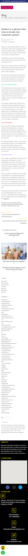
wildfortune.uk (4, 394)
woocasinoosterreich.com (7, 400)
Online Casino (4, 369)
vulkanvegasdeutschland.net (8, 389)
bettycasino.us (4, 307)
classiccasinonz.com (6, 325)
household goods (5, 204)
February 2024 (4, 283)
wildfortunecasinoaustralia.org (8, 396)
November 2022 (5, 284)
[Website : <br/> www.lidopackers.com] (14, 535)
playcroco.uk (4, 374)
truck (18, 205)
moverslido (7, 40)
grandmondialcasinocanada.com (8, 343)
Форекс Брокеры (5, 412)
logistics (12, 204)
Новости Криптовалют (6, 407)
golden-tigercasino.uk (6, 339)
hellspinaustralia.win (6, 345)
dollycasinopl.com (5, 330)
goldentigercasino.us (6, 341)
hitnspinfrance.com (5, 350)
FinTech (3, 336)
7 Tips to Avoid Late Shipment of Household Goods (14, 234)
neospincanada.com (6, 358)
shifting (14, 205)
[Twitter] (20, 487)
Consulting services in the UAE (8, 327)
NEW (2, 361)
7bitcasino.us (4, 299)
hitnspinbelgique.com (6, 349)
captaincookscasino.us (6, 316)
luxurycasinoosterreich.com (7, 354)
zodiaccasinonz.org (5, 405)
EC (2, 332)
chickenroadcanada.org (6, 321)
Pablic (2, 370)
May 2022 (3, 288)
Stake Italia (3, 381)
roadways (9, 205)
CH (2, 319)
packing (21, 204)
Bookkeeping (4, 314)
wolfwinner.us (4, 398)
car (7, 202)
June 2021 (3, 292)
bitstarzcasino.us (5, 310)
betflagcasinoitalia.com (6, 305)
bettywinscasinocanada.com (8, 308)
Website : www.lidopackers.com (14, 540)
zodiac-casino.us (5, 401)
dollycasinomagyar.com (6, 328)
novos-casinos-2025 (5, 363)
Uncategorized (4, 383)
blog (2, 312)
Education (3, 334)
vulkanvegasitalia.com (6, 390)
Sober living (4, 380)
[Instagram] (14, 487)
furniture (14, 202)
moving (17, 204)
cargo (9, 202)
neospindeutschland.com (7, 360)
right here (6, 198)
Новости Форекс (5, 409)
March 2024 (4, 281)
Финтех (3, 411)
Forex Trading (4, 338)
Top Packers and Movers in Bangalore (14, 261)
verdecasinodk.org (5, 387)
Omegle (3, 365)
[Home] (1, 17)
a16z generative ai (5, 303)
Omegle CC (3, 367)
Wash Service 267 (5, 392)
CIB (2, 323)
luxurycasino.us (5, 352)
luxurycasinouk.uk (5, 356)
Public (2, 378)
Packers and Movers (9, 42)
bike (5, 202)
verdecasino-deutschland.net (8, 385)
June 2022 (3, 286)
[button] (7, 7)
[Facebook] (8, 487)
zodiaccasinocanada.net (6, 403)
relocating (4, 205)
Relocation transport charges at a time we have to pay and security (14, 268)
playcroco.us (4, 376)
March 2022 (4, 290)
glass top (19, 202)
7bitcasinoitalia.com (6, 301)
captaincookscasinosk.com (7, 318)
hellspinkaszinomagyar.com (7, 347)
